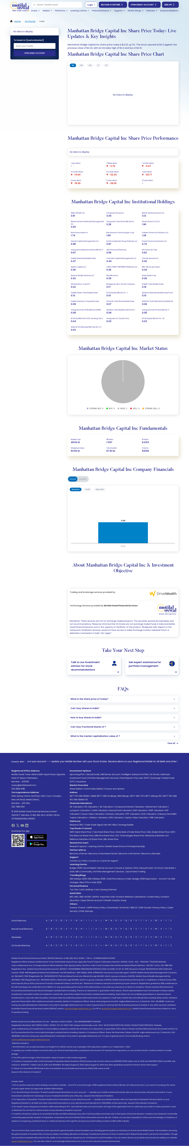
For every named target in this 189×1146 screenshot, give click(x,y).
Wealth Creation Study (115, 900)
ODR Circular (145, 907)
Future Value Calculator (92, 814)
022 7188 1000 (18, 806)
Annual (73, 479)
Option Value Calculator (136, 817)
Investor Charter (78, 907)
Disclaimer (140, 896)
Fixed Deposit (126, 778)
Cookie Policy (153, 896)
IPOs (136, 868)
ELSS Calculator (149, 814)
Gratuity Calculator (115, 814)
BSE (71, 896)
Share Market (76, 788)
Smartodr (124, 907)
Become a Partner (110, 4)
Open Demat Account (142, 4)
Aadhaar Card (92, 889)
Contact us (75, 860)
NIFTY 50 (74, 796)
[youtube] (22, 826)
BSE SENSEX (84, 796)
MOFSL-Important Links (104, 896)
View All (171, 743)
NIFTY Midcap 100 (153, 796)
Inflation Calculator (98, 817)
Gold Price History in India (119, 878)
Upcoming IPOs (77, 774)
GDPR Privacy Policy (96, 907)
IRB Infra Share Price (104, 835)
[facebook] (13, 826)
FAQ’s (85, 860)
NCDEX (88, 896)
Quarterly (83, 479)
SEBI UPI (168, 4)
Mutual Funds (93, 774)
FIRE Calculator (157, 817)
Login (90, 4)
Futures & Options (124, 868)
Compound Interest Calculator (129, 806)
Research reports (78, 846)
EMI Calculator (140, 810)
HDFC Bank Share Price (80, 832)
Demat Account (105, 868)
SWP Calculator (156, 810)
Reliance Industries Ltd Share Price (86, 839)
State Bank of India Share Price (130, 832)
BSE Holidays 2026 (96, 878)
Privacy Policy (159, 907)
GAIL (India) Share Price (158, 832)
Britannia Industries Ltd (157, 835)
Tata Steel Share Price (103, 832)
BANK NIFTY (96, 796)
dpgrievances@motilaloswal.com (116, 1008)
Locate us (94, 860)
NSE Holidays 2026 (78, 878)
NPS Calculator (116, 817)
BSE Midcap (123, 796)
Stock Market (90, 868)
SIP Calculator (76, 806)
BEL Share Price (111, 839)
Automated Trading (135, 871)
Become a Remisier (151, 853)
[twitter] (18, 826)
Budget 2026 (76, 868)
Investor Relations (125, 896)
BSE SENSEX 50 (81, 799)
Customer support (109, 860)
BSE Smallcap (109, 796)
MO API (107, 824)
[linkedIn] (26, 826)
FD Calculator (91, 806)
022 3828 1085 (18, 788)
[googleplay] (37, 844)
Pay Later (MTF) (142, 778)
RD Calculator (106, 806)
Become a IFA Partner (129, 853)
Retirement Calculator (157, 806)
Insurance (81, 781)
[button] (34, 5)
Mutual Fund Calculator (120, 810)
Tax (71, 889)
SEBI (81, 896)
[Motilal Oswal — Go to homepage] (19, 7)
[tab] (73, 65)
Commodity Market (93, 788)
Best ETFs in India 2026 (91, 882)
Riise (115, 824)
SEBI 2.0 (133, 907)
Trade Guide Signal (94, 824)
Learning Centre (96, 846)
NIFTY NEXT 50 (137, 796)
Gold (72, 871)
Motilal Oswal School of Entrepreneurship (125, 846)
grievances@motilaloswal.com (78, 1008)
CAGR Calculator (100, 810)
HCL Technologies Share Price (130, 835)
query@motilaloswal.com (23, 785)
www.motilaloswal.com (22, 1141)
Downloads (113, 907)
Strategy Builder (126, 824)
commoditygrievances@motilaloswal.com (30, 1039)
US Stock (159, 868)
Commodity (86, 871)
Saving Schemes (108, 889)
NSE (76, 896)
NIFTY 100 (167, 796)
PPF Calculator (133, 814)
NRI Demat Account (110, 774)
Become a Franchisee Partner (103, 853)
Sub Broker (170, 868)
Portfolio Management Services (103, 778)
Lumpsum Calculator (80, 810)
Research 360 (76, 824)
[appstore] (37, 837)
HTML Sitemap (86, 911)
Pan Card (79, 889)
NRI (77, 871)
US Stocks (154, 774)
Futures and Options (114, 788)
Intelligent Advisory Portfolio (135, 774)
